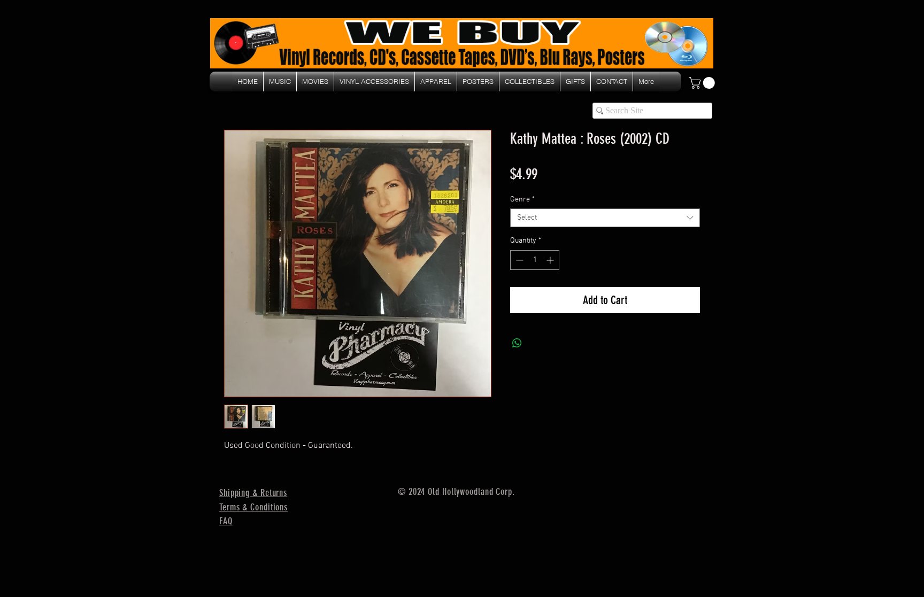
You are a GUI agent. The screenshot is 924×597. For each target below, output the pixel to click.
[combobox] (605, 217)
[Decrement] (518, 260)
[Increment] (551, 260)
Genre (522, 199)
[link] (703, 83)
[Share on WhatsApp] (517, 343)
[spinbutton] (534, 260)
